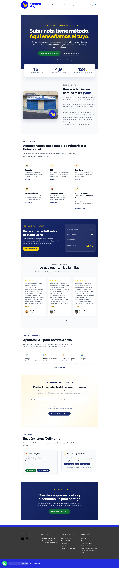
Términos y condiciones (88, 546)
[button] (96, 5)
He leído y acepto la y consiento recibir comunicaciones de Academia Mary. (59, 407)
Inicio (47, 5)
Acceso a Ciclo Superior (68, 548)
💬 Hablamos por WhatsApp (49, 53)
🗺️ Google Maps (43, 470)
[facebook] (22, 540)
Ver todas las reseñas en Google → (59, 320)
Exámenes (67, 5)
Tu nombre (33, 399)
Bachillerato (64, 543)
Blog (91, 5)
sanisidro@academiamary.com (50, 542)
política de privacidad (65, 406)
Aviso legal (84, 538)
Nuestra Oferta (56, 5)
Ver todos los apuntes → (59, 367)
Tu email (63, 399)
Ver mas (27, 306)
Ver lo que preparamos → (71, 53)
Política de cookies (86, 543)
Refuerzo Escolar (66, 538)
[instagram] (27, 540)
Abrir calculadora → (31, 248)
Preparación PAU (66, 541)
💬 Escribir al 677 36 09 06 (59, 511)
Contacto (85, 5)
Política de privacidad (87, 541)
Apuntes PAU (76, 5)
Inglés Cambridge (66, 546)
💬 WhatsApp (31, 470)
